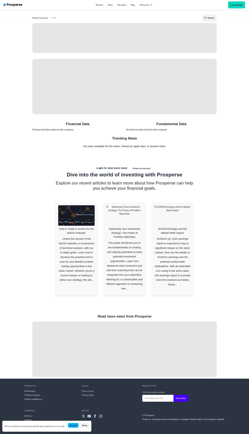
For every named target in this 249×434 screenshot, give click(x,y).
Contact (28, 420)
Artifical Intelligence (33, 399)
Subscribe (181, 398)
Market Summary (40, 18)
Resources (144, 5)
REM (54, 18)
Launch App (237, 5)
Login (99, 168)
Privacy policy (88, 395)
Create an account (141, 168)
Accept (73, 425)
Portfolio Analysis (32, 395)
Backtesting (29, 391)
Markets (99, 5)
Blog (133, 5)
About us (28, 416)
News (110, 5)
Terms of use (88, 391)
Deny (84, 425)
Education (121, 5)
